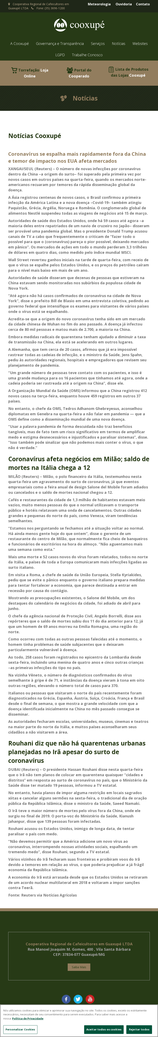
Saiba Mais (79, 967)
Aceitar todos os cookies (103, 1029)
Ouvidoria (124, 4)
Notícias (118, 43)
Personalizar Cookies (20, 1029)
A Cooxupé (19, 43)
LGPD (60, 54)
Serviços (98, 43)
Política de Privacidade (27, 1018)
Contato (143, 4)
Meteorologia (99, 4)
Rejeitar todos (139, 1029)
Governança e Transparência (60, 43)
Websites (140, 43)
